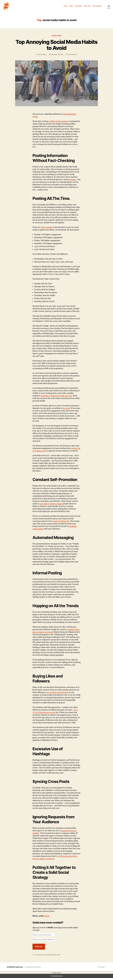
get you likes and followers (57, 692)
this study (66, 408)
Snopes (73, 179)
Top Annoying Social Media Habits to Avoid (57, 45)
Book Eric (87, 6)
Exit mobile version (56, 976)
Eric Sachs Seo (17, 967)
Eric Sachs (43, 54)
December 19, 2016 (57, 54)
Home (66, 6)
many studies (46, 227)
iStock (46, 916)
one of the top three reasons (51, 503)
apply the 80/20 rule (61, 521)
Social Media (56, 35)
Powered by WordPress (33, 967)
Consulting (78, 6)
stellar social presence (59, 121)
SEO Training (96, 6)
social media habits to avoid (51, 955)
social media (38, 955)
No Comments (72, 54)
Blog (71, 6)
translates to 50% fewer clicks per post (56, 396)
